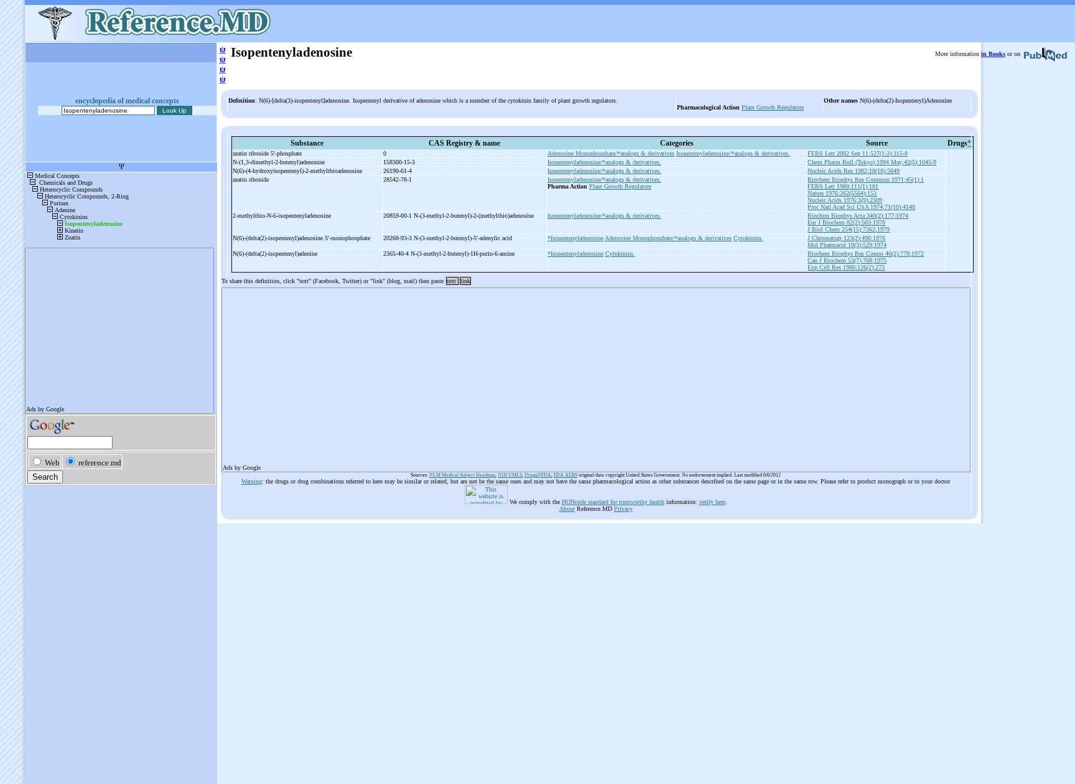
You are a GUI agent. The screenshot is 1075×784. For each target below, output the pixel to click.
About (567, 508)
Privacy (623, 508)
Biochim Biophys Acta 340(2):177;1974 (857, 215)
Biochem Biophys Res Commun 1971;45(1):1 (865, 179)
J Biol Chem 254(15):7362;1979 (848, 229)
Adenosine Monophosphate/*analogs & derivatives (610, 153)
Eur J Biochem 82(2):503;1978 (846, 222)
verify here (712, 501)
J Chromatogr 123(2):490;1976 (846, 238)
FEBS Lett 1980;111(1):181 (842, 186)
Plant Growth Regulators (773, 107)
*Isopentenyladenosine (575, 238)
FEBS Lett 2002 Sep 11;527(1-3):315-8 (857, 153)
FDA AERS (565, 475)
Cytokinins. (748, 238)
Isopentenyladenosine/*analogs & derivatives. (733, 153)
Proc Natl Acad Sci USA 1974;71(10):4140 (861, 206)
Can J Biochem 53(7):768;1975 (847, 260)
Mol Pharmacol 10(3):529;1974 (847, 244)
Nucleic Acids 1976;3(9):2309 (844, 200)
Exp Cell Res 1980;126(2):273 (846, 267)
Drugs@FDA (537, 475)
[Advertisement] (596, 376)
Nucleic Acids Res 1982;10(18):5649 (853, 170)
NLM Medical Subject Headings (462, 475)
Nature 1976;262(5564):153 (842, 193)
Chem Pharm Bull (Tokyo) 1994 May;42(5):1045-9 (871, 162)
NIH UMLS (510, 475)
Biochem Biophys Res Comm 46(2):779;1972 (865, 253)
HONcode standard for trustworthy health (613, 501)
